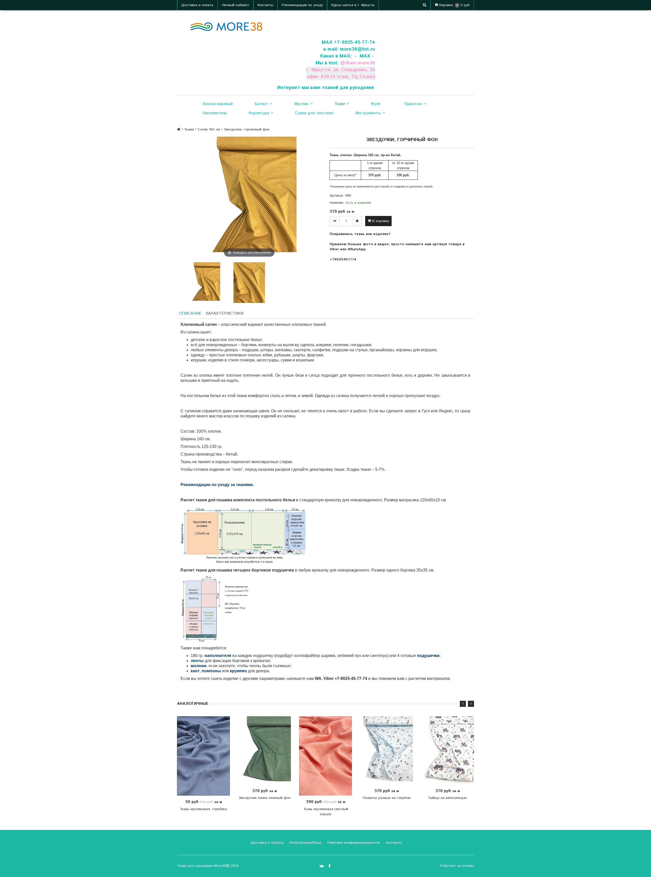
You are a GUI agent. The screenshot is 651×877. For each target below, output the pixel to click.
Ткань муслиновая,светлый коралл (325, 812)
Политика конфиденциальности (353, 842)
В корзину (380, 221)
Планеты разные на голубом (386, 797)
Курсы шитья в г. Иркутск (353, 5)
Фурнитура (258, 113)
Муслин (301, 104)
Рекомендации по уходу (302, 5)
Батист (261, 104)
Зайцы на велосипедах (447, 797)
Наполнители (214, 113)
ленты (197, 661)
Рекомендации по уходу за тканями (217, 485)
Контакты (265, 5)
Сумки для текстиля (314, 113)
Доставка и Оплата (266, 842)
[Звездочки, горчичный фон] (204, 282)
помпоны (211, 671)
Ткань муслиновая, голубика (203, 809)
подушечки (428, 655)
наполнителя (217, 655)
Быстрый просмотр (206, 755)
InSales (468, 865)
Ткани (339, 104)
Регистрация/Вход (304, 842)
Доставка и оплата (197, 5)
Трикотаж (413, 104)
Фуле (375, 104)
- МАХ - (364, 56)
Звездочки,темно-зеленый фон (264, 797)
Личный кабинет (235, 5)
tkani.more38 (360, 63)
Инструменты (368, 113)
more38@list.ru (357, 49)
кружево (238, 671)
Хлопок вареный (217, 104)
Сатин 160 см (209, 129)
